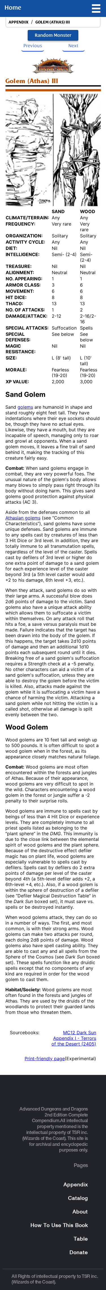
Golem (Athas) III (52, 22)
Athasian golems (22, 518)
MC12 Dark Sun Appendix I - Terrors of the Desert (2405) (73, 1038)
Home (13, 8)
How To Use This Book (59, 1225)
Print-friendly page (45, 1058)
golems (25, 407)
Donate (79, 1252)
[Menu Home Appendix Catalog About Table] (96, 8)
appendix (18, 22)
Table (81, 1239)
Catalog (78, 1198)
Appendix (76, 1185)
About (80, 1212)
